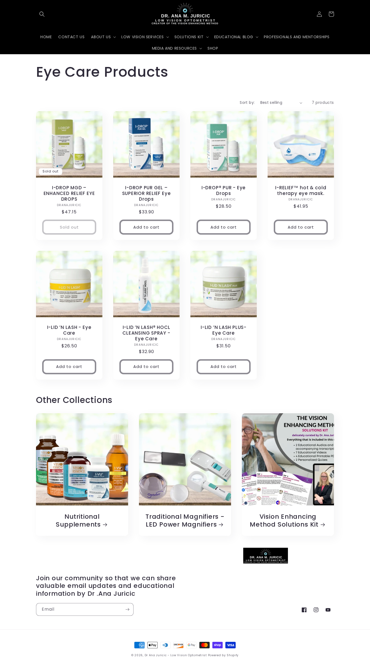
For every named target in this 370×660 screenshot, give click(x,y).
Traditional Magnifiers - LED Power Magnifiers (185, 520)
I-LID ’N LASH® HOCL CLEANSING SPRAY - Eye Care (146, 333)
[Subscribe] (127, 609)
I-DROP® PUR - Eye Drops (224, 190)
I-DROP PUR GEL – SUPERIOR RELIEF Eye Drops (146, 193)
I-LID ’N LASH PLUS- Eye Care (223, 330)
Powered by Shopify (223, 655)
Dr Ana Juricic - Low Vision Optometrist (176, 655)
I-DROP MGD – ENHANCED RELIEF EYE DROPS (69, 193)
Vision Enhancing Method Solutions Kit (284, 520)
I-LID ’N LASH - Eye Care (69, 330)
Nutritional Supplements (78, 520)
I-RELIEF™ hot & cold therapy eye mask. (300, 190)
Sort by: (247, 102)
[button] (42, 14)
